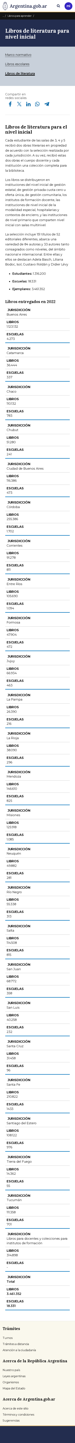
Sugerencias (11, 1420)
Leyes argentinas (14, 1376)
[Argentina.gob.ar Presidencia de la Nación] (26, 5)
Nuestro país (11, 1370)
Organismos (11, 1382)
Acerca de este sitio (15, 1408)
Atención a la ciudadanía (19, 1350)
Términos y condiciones (18, 1414)
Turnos (8, 1338)
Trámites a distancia (16, 1344)
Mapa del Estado (14, 1388)
